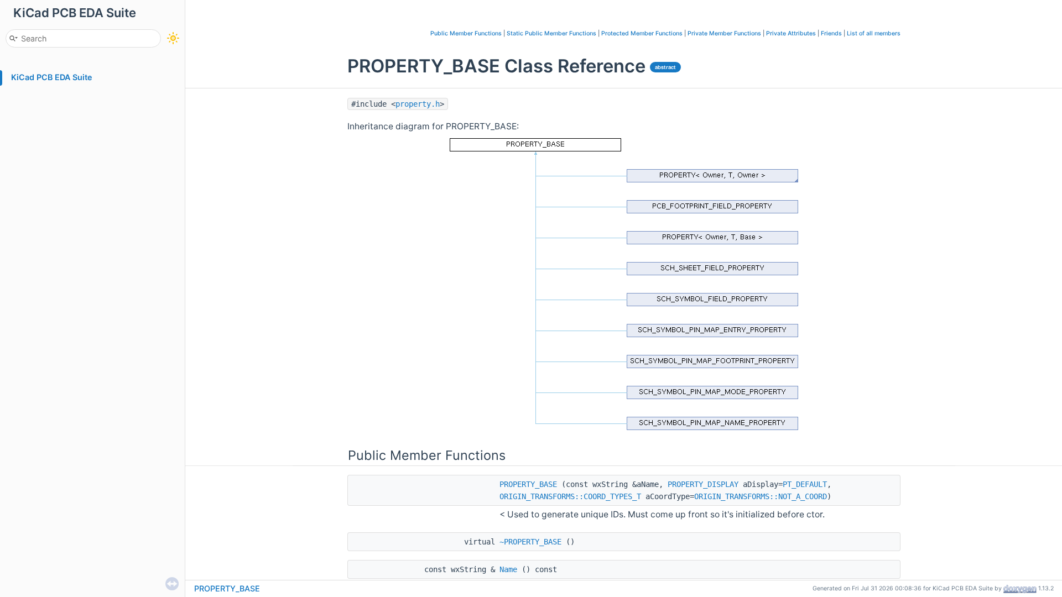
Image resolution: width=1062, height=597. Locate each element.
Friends (831, 33)
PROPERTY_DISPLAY (703, 484)
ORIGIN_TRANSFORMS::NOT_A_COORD (760, 496)
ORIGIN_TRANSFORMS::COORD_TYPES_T (570, 496)
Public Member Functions (466, 33)
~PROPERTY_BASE (530, 541)
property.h (417, 104)
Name (508, 569)
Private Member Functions (724, 33)
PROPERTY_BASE (528, 484)
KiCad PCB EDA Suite (51, 77)
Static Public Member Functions (551, 33)
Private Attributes (791, 33)
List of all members (873, 33)
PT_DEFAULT (805, 484)
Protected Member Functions (642, 33)
